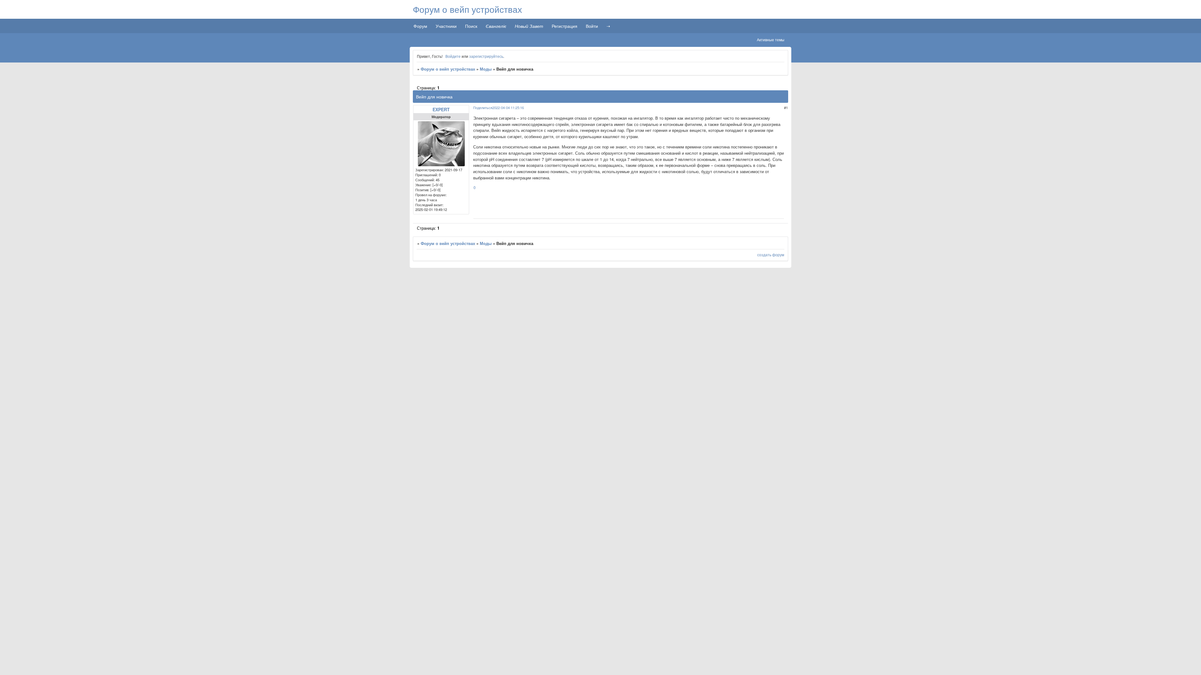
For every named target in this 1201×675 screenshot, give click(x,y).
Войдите (453, 56)
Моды (486, 69)
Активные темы (770, 39)
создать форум (770, 254)
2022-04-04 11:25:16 (508, 107)
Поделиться (482, 107)
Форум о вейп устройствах (448, 69)
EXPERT (441, 109)
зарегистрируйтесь (486, 56)
